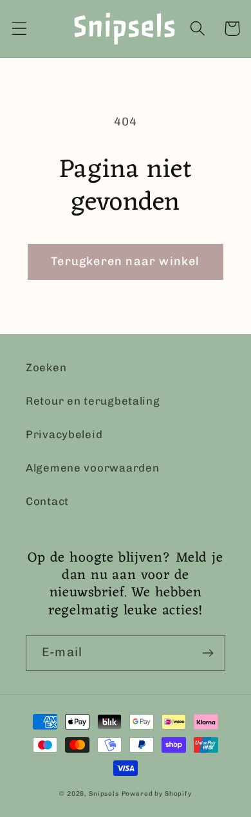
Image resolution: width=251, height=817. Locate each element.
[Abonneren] (208, 653)
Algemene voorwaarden (92, 467)
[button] (20, 29)
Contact (47, 501)
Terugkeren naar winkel (125, 261)
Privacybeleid (64, 434)
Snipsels (104, 794)
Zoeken (46, 367)
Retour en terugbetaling (93, 400)
